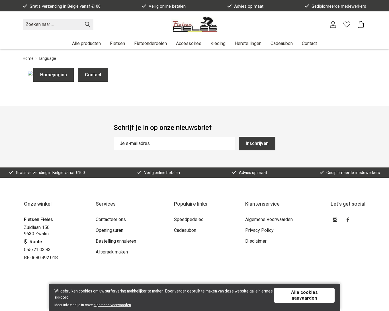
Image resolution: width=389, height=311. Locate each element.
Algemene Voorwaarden (269, 219)
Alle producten (86, 43)
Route (35, 241)
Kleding (218, 43)
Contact (309, 43)
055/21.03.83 (37, 249)
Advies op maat (248, 6)
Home (28, 58)
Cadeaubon (282, 43)
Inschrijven (257, 143)
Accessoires (188, 43)
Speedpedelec (188, 219)
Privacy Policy (259, 230)
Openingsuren (109, 230)
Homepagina (53, 74)
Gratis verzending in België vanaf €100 (65, 6)
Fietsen (117, 43)
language (47, 58)
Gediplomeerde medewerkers (339, 6)
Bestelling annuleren (116, 241)
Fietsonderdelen (150, 43)
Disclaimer (256, 241)
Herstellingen (248, 43)
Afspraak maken (112, 252)
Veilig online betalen (167, 6)
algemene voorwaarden (112, 305)
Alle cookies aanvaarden (304, 295)
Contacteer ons (111, 219)
